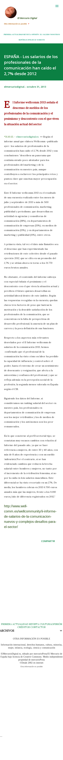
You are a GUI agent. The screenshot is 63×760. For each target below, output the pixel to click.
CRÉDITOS (23, 627)
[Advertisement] (31, 586)
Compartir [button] (48, 541)
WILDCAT (32, 40)
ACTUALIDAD (17, 34)
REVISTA (27, 34)
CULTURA (46, 624)
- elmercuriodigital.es (26, 136)
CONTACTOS (38, 627)
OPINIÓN (35, 34)
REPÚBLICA (23, 40)
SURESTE (41, 40)
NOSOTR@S (55, 34)
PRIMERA (8, 34)
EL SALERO (45, 34)
